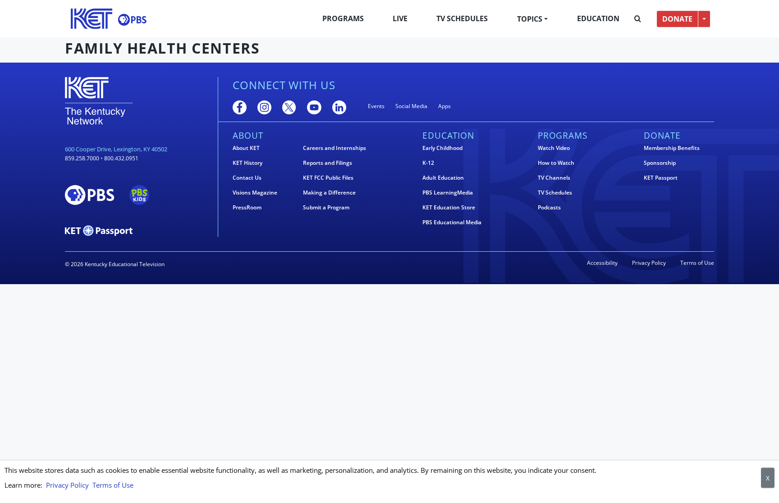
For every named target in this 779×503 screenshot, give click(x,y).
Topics (529, 19)
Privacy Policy (649, 263)
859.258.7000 (82, 158)
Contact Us (247, 177)
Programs (343, 18)
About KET (246, 148)
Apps (444, 106)
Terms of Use (697, 263)
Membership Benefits (672, 148)
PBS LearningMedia (447, 192)
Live (400, 18)
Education (598, 18)
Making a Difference (329, 192)
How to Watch (556, 163)
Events (376, 106)
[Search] (637, 18)
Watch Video (554, 148)
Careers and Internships (334, 148)
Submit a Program (326, 207)
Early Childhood (442, 148)
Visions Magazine (255, 192)
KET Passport (661, 177)
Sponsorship (660, 163)
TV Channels (554, 177)
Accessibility (602, 263)
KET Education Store (448, 207)
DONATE (677, 19)
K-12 (428, 163)
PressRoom (247, 207)
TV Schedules (462, 18)
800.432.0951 (121, 158)
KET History (247, 163)
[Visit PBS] (132, 19)
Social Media (411, 106)
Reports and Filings (327, 163)
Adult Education (443, 177)
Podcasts (549, 207)
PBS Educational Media (451, 222)
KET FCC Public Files (328, 177)
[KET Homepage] (91, 19)
